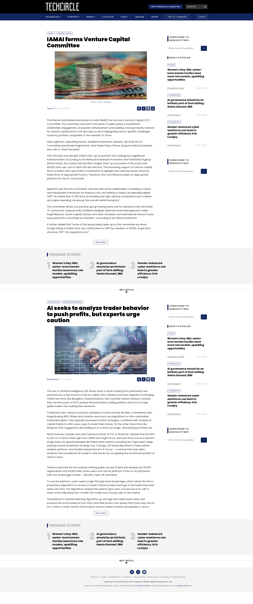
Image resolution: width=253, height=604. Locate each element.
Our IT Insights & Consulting (165, 6)
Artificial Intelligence (72, 302)
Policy (124, 17)
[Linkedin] (148, 108)
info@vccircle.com (183, 586)
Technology (52, 17)
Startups (73, 17)
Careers (103, 577)
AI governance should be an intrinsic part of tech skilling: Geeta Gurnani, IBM (185, 103)
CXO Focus (108, 17)
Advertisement (115, 577)
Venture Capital (64, 33)
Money (90, 17)
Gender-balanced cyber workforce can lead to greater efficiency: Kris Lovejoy (183, 132)
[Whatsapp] (153, 108)
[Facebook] (139, 108)
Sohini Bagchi (174, 115)
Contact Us (127, 577)
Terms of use (153, 577)
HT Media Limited (143, 586)
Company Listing (178, 577)
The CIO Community (177, 16)
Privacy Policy (139, 577)
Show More (101, 242)
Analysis (139, 17)
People (154, 17)
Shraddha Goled (175, 88)
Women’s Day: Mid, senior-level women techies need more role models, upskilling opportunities (185, 75)
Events (202, 16)
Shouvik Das (52, 379)
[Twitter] (144, 108)
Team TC (51, 108)
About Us (94, 577)
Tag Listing (164, 577)
